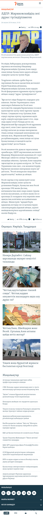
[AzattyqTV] (25, 513)
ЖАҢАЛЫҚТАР (7, 10)
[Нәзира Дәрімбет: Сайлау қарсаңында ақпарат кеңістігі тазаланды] (21, 242)
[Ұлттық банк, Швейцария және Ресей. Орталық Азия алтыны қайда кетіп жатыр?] (21, 314)
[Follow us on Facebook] (3, 493)
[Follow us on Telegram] (24, 493)
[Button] (22, 27)
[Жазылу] (34, 493)
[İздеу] (36, 513)
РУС (15, 513)
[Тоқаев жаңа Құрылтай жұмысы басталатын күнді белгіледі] (21, 349)
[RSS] (29, 493)
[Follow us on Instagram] (19, 493)
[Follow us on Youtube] (14, 493)
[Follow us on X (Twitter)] (8, 493)
